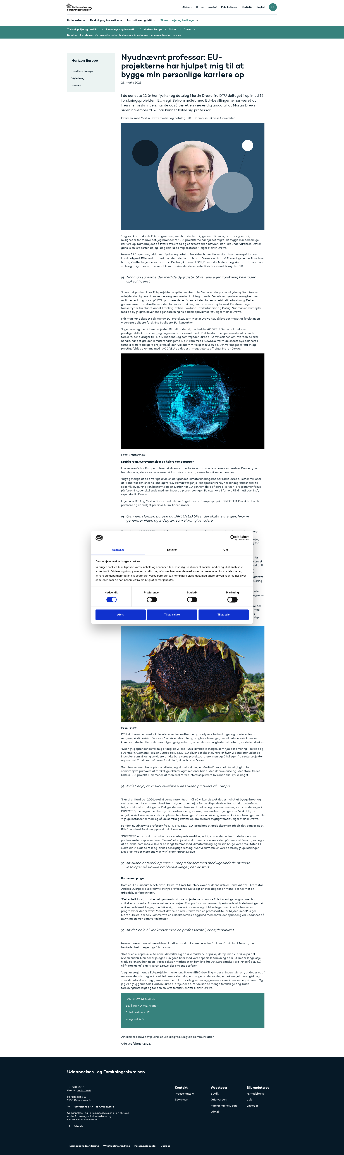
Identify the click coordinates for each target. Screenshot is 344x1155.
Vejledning (77, 78)
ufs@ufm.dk (84, 1090)
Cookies (165, 1145)
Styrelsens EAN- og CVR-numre (94, 1106)
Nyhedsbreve (255, 1093)
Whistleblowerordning (116, 1145)
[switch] (152, 600)
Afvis (120, 614)
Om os (200, 7)
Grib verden (218, 1099)
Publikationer (229, 7)
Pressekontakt (184, 1093)
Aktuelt (187, 7)
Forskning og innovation (104, 20)
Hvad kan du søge (82, 71)
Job (249, 1099)
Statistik (247, 7)
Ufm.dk (215, 1111)
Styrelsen (181, 1099)
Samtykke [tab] (118, 549)
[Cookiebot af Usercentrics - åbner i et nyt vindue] (233, 538)
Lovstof (212, 7)
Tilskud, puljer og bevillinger (178, 20)
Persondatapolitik (145, 1145)
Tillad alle (224, 614)
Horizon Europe (84, 60)
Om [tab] (225, 549)
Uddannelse (74, 20)
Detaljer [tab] (172, 549)
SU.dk (215, 1093)
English (261, 7)
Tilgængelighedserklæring (83, 1145)
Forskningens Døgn (224, 1105)
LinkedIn (252, 1105)
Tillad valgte (172, 614)
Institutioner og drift (139, 20)
